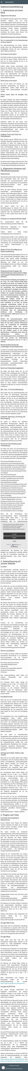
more (14, 541)
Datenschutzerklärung (17, 1068)
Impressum (8, 1068)
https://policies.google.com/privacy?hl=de (13, 983)
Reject (14, 537)
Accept (14, 534)
